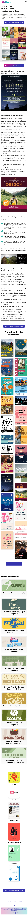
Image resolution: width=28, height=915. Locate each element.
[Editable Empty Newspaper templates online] (14, 811)
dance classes (17, 171)
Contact (20, 901)
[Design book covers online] (14, 832)
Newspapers (14, 820)
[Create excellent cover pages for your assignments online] (14, 874)
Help (15, 901)
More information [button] (14, 910)
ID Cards (14, 863)
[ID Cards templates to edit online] (14, 853)
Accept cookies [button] (12, 912)
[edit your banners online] (14, 778)
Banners (14, 784)
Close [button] (18, 912)
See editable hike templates (14, 65)
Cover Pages (14, 883)
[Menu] (26, 2)
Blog (14, 905)
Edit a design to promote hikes (14, 22)
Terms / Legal (9, 901)
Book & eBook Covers (14, 842)
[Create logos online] (14, 793)
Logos (14, 799)
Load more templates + (14, 564)
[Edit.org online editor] (6, 2)
